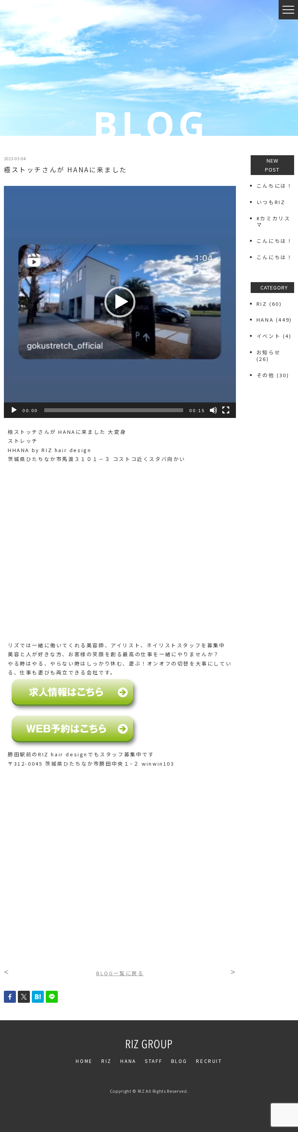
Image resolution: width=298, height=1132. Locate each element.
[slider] (113, 410)
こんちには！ (274, 185)
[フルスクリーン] (226, 410)
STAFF (153, 1060)
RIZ (261, 303)
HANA (265, 319)
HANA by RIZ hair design (52, 450)
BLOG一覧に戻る (120, 973)
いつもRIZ (271, 202)
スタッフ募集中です (127, 754)
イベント (268, 336)
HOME (84, 1060)
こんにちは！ (274, 240)
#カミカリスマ (273, 222)
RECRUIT (209, 1060)
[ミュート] (213, 410)
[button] (119, 301)
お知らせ (268, 352)
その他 (265, 375)
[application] (120, 302)
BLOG (179, 1060)
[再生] (14, 410)
